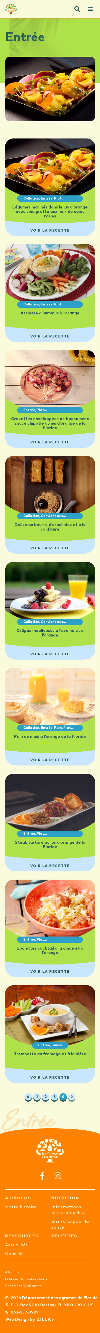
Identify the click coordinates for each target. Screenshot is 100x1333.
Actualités (16, 1245)
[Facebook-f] (42, 1176)
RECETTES (64, 1236)
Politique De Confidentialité (26, 1279)
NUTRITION (65, 1198)
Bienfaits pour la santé (70, 1224)
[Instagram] (58, 1176)
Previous (28, 1097)
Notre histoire (21, 1207)
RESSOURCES (22, 1236)
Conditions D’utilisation (23, 1286)
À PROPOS (18, 1198)
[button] (77, 9)
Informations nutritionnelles (67, 1210)
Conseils (14, 1254)
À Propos (12, 1272)
